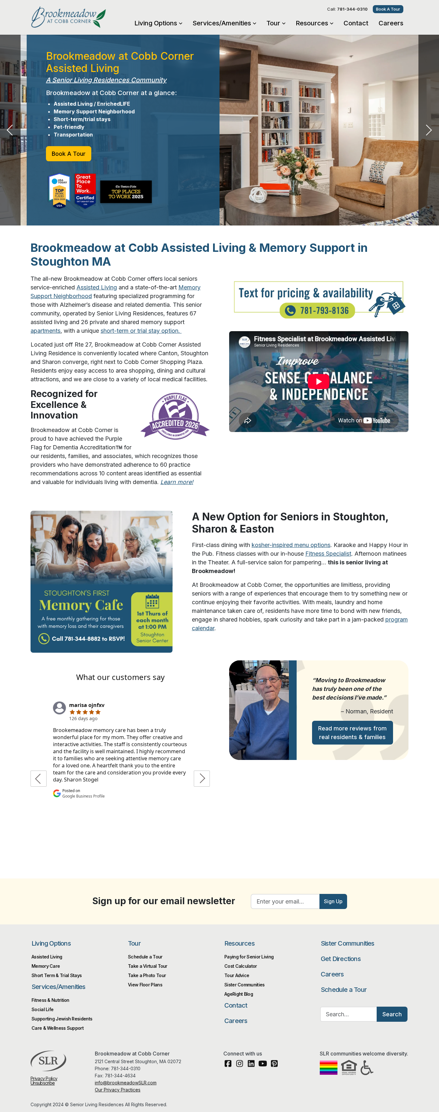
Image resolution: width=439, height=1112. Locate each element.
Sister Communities (244, 984)
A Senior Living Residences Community (106, 80)
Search (392, 1014)
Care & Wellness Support (57, 1028)
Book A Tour (388, 9)
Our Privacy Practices (117, 1089)
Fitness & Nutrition (50, 1000)
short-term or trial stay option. (141, 330)
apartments (45, 330)
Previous (10, 130)
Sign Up (333, 901)
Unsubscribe (43, 1083)
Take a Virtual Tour (147, 966)
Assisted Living (96, 287)
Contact (356, 23)
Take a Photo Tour (147, 975)
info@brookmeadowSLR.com (126, 1082)
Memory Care (45, 966)
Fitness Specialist (328, 553)
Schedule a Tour (145, 956)
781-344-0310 (352, 9)
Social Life (42, 1009)
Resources (312, 23)
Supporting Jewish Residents (61, 1018)
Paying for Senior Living (248, 956)
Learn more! (176, 482)
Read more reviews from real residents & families (352, 732)
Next (428, 130)
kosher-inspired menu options (291, 545)
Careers (391, 23)
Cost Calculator (240, 966)
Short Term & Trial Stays (56, 975)
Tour (273, 23)
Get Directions (341, 959)
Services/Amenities (222, 23)
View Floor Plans (145, 984)
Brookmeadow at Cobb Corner (81, 17)
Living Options (155, 23)
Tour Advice (236, 975)
